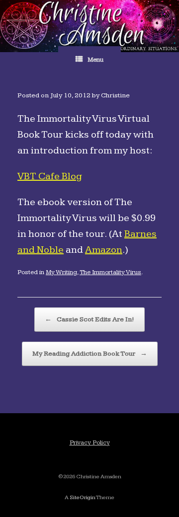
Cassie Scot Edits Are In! (89, 319)
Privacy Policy (90, 442)
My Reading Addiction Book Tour (89, 354)
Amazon (103, 250)
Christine (115, 95)
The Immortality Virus (110, 272)
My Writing (61, 272)
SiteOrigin (82, 497)
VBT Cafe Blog (49, 176)
